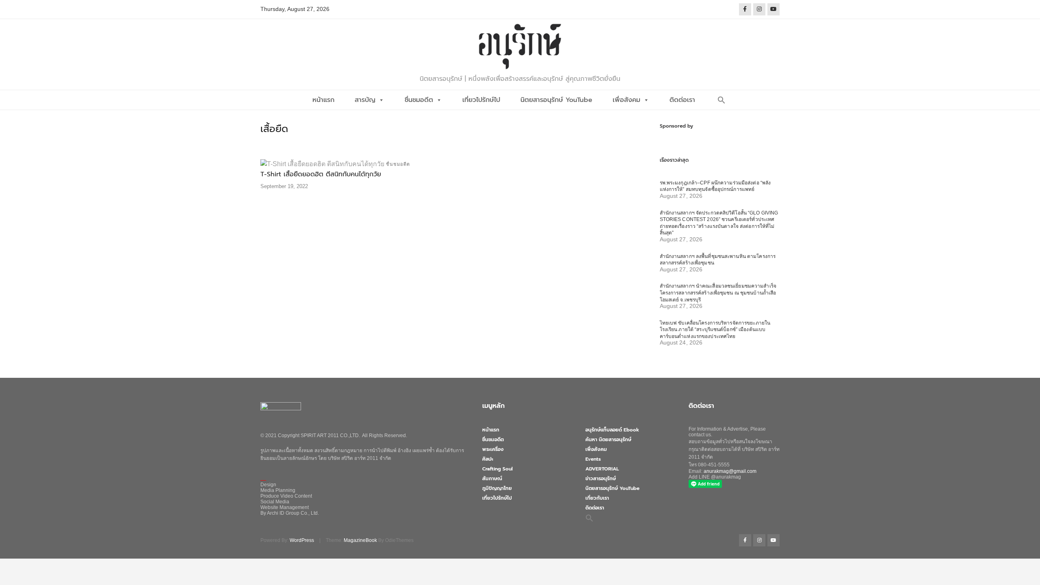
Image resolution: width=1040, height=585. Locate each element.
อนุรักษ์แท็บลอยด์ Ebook (612, 429)
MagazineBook (360, 540)
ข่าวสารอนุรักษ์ (600, 478)
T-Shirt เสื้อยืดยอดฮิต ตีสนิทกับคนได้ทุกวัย (320, 174)
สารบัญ (365, 100)
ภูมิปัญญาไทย (497, 488)
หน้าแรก (323, 100)
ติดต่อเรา (682, 100)
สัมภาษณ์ (492, 478)
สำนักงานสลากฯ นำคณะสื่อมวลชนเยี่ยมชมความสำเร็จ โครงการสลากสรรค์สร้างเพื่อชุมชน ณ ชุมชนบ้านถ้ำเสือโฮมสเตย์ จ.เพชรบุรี (718, 292)
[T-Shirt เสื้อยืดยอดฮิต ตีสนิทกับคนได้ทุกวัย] (322, 163)
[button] (721, 100)
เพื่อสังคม (626, 100)
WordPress (302, 540)
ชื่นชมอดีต (419, 100)
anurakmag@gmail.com (730, 471)
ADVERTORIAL (602, 468)
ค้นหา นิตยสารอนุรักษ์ (608, 439)
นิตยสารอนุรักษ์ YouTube (556, 100)
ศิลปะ (487, 459)
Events (593, 459)
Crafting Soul (497, 468)
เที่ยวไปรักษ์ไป (481, 100)
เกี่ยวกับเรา (597, 498)
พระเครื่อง (493, 449)
